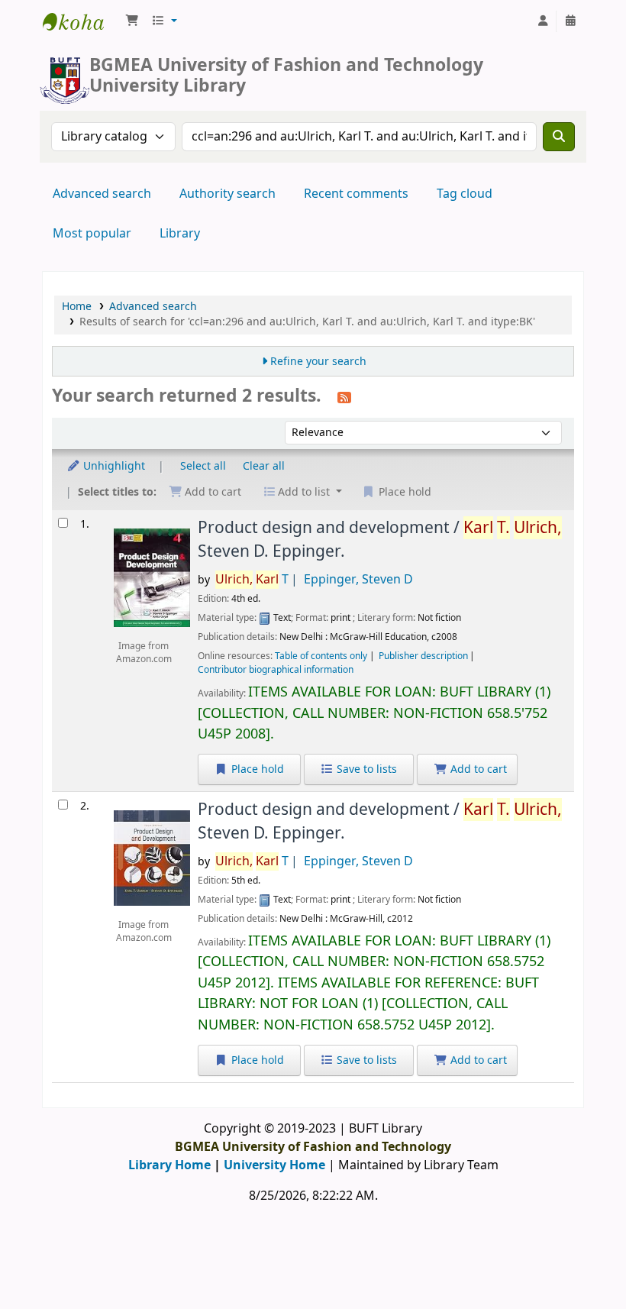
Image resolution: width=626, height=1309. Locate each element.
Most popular (92, 234)
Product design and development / (380, 539)
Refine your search (318, 362)
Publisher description (423, 656)
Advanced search (102, 194)
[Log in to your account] (543, 21)
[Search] (559, 136)
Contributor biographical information (275, 670)
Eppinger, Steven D (358, 579)
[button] (132, 21)
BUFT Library (81, 21)
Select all (203, 466)
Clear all (264, 466)
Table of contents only (321, 656)
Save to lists (365, 769)
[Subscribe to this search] (344, 397)
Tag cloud (464, 194)
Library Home (169, 1165)
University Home (274, 1165)
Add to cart (477, 769)
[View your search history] (570, 21)
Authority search (227, 194)
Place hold (256, 769)
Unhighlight (112, 466)
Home (77, 307)
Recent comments (356, 194)
